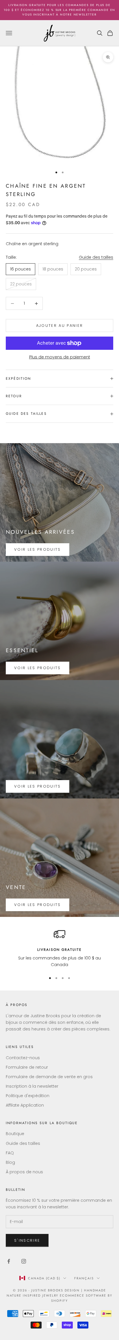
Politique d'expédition (27, 1096)
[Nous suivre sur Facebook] (9, 1261)
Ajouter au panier (59, 325)
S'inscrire (27, 1240)
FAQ (10, 1153)
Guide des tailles (96, 257)
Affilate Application (25, 1105)
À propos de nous (24, 1172)
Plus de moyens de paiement (59, 357)
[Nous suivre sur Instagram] (24, 1261)
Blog (10, 1162)
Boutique (15, 1133)
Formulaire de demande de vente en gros (49, 1077)
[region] (59, 948)
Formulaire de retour (27, 1067)
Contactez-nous (23, 1058)
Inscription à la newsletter (32, 1086)
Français (84, 1278)
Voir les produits (37, 549)
